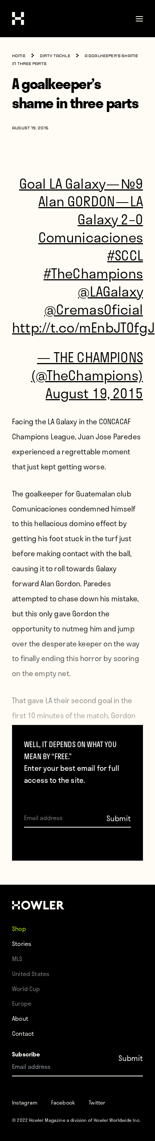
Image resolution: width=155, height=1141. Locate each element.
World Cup (26, 988)
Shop (19, 928)
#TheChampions (93, 273)
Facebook (63, 1102)
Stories (21, 943)
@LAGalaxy (110, 291)
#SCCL (125, 255)
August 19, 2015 (94, 393)
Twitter (97, 1102)
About (20, 1018)
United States (30, 973)
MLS (17, 958)
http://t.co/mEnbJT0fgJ (83, 327)
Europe (21, 1003)
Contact (23, 1033)
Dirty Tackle (55, 56)
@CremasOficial (93, 309)
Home (19, 56)
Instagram (25, 1102)
